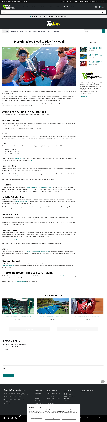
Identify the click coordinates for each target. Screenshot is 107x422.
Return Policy (38, 398)
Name (4, 368)
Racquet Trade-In (51, 401)
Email (55, 368)
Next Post (77, 329)
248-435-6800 (68, 396)
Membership (38, 393)
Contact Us (8, 403)
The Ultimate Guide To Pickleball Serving (95, 48)
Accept (52, 418)
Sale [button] (72, 7)
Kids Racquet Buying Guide (53, 393)
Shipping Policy (38, 401)
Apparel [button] (42, 7)
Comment (5, 349)
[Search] (102, 12)
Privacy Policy (35, 414)
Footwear (28, 31)
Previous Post (30, 329)
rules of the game (64, 276)
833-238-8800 (79, 1)
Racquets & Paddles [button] (29, 7)
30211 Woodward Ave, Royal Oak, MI (14, 399)
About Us (7, 401)
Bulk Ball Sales (51, 403)
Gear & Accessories (39, 31)
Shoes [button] (58, 7)
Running (56, 31)
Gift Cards (66, 403)
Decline (69, 418)
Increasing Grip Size (51, 396)
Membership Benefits (91, 1)
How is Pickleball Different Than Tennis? (95, 55)
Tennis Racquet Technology (53, 398)
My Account (37, 396)
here (32, 160)
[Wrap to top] (103, 381)
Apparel (49, 31)
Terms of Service (39, 403)
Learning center (66, 1)
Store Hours (66, 398)
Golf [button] (50, 7)
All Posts (5, 31)
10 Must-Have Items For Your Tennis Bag (95, 62)
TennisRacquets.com (82, 417)
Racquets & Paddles (17, 31)
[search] (53, 12)
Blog (102, 1)
